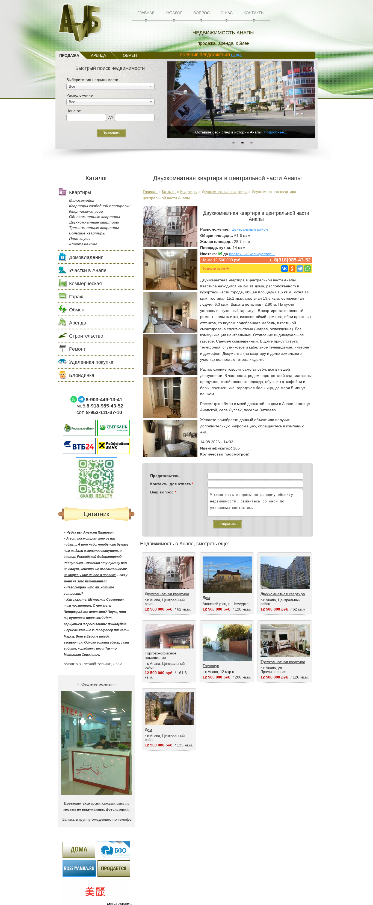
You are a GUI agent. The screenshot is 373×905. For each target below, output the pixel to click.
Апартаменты (83, 244)
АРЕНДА (98, 55)
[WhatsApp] (307, 268)
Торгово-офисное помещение (160, 655)
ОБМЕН (130, 55)
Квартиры (188, 191)
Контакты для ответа (171, 484)
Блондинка (81, 375)
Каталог (173, 13)
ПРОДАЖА (69, 55)
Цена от (73, 111)
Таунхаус (211, 665)
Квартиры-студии (86, 211)
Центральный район (250, 229)
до (110, 117)
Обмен (76, 309)
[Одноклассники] (292, 268)
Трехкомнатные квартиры (94, 227)
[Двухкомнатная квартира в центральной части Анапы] (170, 246)
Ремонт (77, 349)
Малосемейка (81, 200)
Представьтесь (165, 476)
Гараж (76, 296)
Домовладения (86, 257)
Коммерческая (85, 283)
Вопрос (201, 13)
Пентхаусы (79, 238)
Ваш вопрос (163, 492)
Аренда (77, 323)
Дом (206, 598)
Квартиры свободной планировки (100, 206)
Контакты (254, 13)
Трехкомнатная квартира (282, 662)
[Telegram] (300, 268)
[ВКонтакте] (284, 268)
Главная (146, 13)
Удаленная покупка (91, 362)
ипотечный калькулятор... (252, 254)
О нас (227, 13)
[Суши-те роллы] (96, 793)
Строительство (86, 336)
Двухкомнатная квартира (167, 594)
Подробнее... (275, 132)
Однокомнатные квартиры (94, 217)
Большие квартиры (87, 233)
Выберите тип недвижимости (92, 80)
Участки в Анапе (87, 270)
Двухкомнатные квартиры (224, 191)
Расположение (79, 95)
